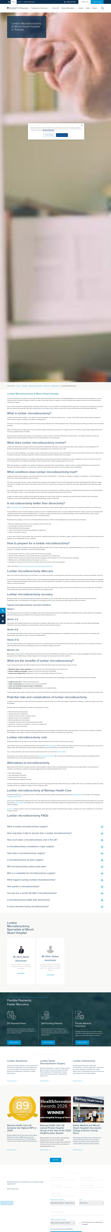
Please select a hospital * (57, 1199)
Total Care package (51, 746)
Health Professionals (29, 2)
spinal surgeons (77, 795)
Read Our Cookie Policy (48, 130)
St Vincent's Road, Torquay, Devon (20, 1194)
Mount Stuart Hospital (35, 386)
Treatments (46, 386)
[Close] (82, 125)
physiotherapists (19, 803)
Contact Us (84, 2)
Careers (20, 2)
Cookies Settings (49, 135)
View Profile (21, 973)
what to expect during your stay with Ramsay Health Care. (35, 566)
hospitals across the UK (14, 796)
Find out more (14, 1042)
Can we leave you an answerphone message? (92, 1223)
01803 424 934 (71, 2)
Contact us (10, 809)
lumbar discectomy (16, 507)
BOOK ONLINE (97, 2)
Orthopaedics (56, 386)
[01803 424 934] (3, 610)
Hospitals (24, 386)
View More (55, 1160)
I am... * (81, 1199)
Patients (14, 2)
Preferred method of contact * (58, 1219)
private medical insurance (46, 756)
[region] (56, 131)
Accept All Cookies (62, 135)
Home (18, 386)
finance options (61, 752)
